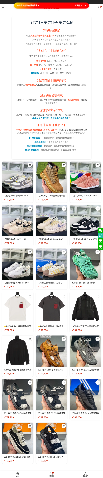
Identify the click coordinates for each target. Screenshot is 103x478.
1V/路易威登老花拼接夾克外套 (85, 326)
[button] (30, 165)
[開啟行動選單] (3, 7)
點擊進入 (78, 5)
